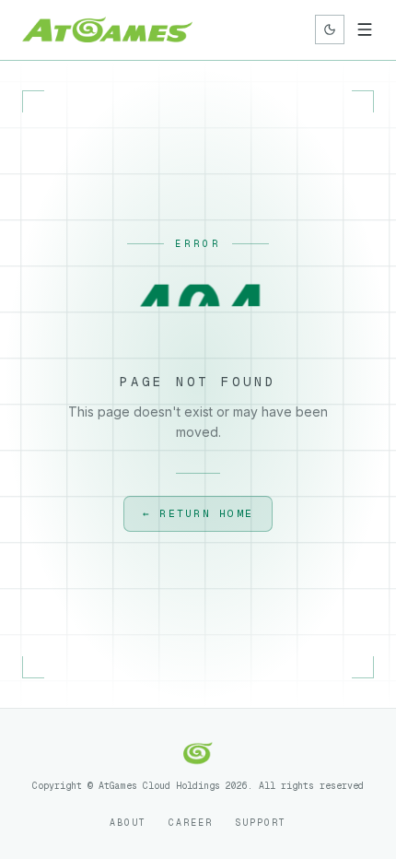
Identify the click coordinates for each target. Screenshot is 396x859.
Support (260, 823)
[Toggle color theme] (329, 29)
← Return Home (198, 513)
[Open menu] (364, 29)
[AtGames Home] (107, 29)
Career (191, 823)
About (128, 823)
